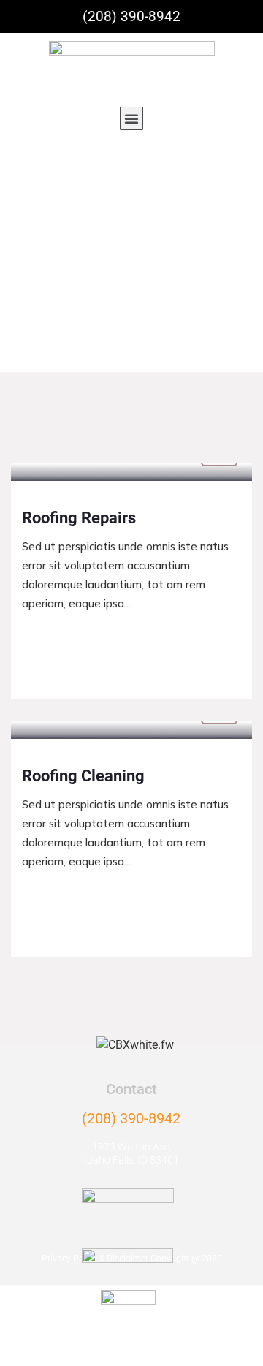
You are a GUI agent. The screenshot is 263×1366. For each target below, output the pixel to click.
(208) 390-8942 (131, 1118)
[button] (131, 118)
